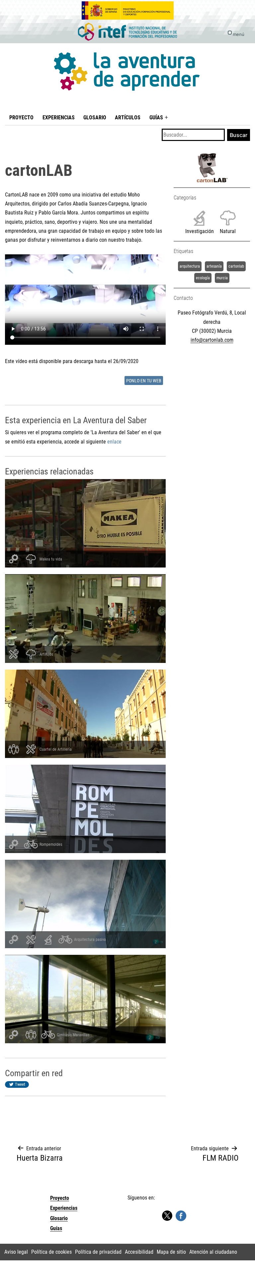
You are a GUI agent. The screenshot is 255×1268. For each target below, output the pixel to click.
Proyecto (21, 117)
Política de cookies (51, 1252)
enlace (114, 442)
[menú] (230, 33)
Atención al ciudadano (213, 1252)
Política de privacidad (98, 1252)
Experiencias (58, 117)
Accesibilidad (139, 1252)
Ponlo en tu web (143, 381)
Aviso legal (16, 1252)
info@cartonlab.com (212, 340)
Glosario (94, 117)
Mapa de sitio (171, 1252)
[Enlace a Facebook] (181, 1215)
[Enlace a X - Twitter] (167, 1216)
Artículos (127, 117)
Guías (156, 117)
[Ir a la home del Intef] (127, 32)
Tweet (20, 1084)
